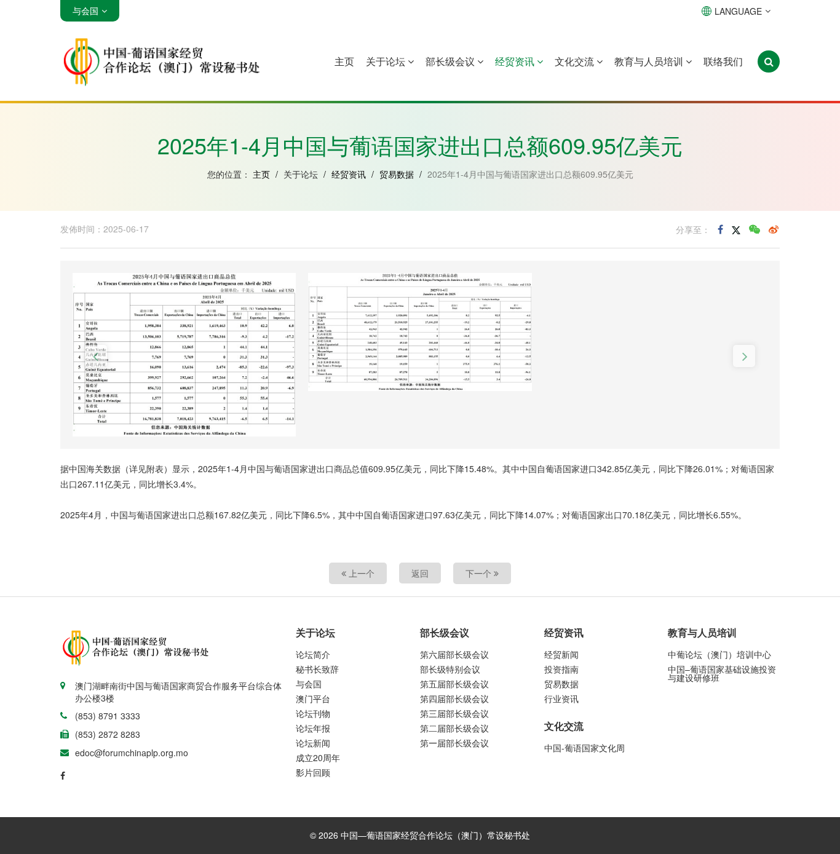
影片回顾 (313, 772)
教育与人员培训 (650, 61)
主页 (344, 61)
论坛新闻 (313, 743)
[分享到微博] (773, 229)
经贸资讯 (516, 61)
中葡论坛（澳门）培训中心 (719, 654)
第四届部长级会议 (454, 698)
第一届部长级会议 (454, 743)
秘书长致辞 (317, 669)
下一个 (480, 573)
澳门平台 (313, 698)
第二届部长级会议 (454, 728)
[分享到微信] (754, 229)
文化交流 (575, 61)
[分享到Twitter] (736, 229)
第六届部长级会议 (454, 654)
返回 (420, 573)
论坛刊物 (313, 713)
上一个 (360, 573)
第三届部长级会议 (454, 713)
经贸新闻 (561, 654)
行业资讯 (561, 698)
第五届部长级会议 (454, 684)
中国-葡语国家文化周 (584, 747)
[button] (96, 356)
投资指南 (561, 669)
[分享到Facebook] (720, 229)
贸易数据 (396, 174)
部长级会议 (451, 61)
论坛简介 (313, 654)
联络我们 (723, 61)
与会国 (309, 684)
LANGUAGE (738, 11)
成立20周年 (318, 757)
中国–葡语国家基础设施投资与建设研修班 (722, 673)
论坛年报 (313, 728)
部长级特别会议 (450, 669)
